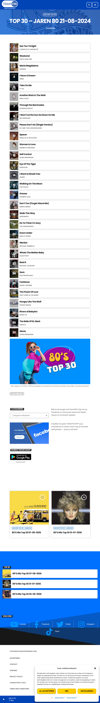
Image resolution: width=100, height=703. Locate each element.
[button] (95, 668)
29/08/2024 (49, 28)
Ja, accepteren (46, 691)
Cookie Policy (59, 697)
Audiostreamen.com (28, 651)
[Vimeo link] (10, 4)
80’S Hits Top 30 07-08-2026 (26, 532)
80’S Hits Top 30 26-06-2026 (26, 594)
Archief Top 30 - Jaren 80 (22, 528)
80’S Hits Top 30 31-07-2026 (67, 532)
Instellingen (87, 691)
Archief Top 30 (50, 15)
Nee (66, 691)
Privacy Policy (71, 697)
